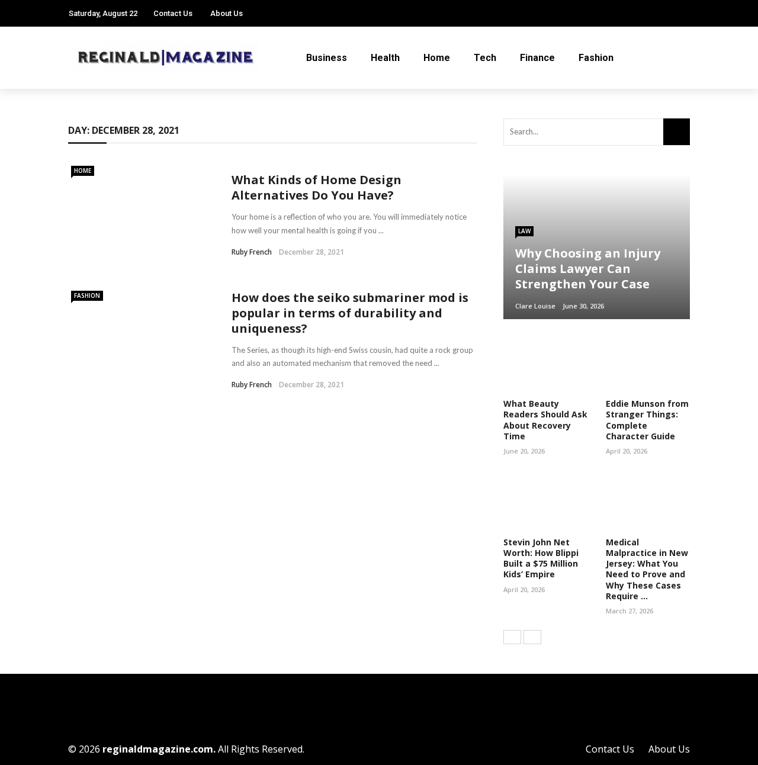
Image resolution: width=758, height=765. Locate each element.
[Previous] (512, 637)
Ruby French (252, 252)
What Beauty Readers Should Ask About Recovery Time (545, 420)
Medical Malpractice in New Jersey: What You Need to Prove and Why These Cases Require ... (647, 569)
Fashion (596, 57)
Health (385, 57)
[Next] (532, 637)
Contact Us (172, 13)
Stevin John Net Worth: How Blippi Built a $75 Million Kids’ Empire (541, 558)
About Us (226, 13)
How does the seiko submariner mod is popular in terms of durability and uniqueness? (350, 313)
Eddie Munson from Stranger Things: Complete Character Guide (647, 420)
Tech (485, 57)
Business (326, 57)
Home (436, 57)
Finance (537, 57)
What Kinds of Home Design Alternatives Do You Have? (317, 187)
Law (524, 231)
